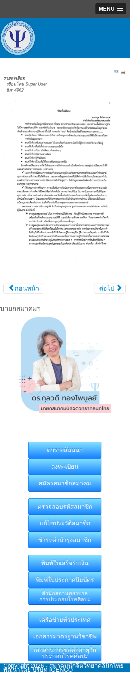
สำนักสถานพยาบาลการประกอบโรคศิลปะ (64, 596)
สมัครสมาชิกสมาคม (65, 483)
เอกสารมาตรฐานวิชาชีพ (65, 636)
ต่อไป (107, 288)
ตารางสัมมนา (65, 450)
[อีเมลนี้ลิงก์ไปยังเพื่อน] (116, 71)
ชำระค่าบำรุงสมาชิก (64, 540)
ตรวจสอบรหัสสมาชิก (65, 506)
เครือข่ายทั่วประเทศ (64, 619)
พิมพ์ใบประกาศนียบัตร (65, 579)
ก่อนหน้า (26, 288)
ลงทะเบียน (64, 466)
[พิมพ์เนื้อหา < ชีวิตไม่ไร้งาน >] (123, 71)
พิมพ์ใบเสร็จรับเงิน (64, 563)
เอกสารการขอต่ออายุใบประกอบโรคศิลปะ (65, 653)
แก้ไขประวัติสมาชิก (65, 523)
